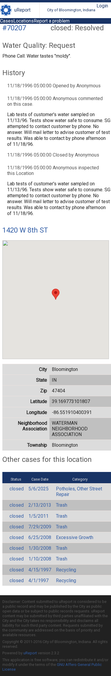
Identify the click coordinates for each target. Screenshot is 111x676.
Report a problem (52, 21)
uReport (22, 10)
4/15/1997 (39, 570)
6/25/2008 (39, 537)
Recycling (66, 570)
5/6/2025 (38, 489)
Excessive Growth (74, 537)
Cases (6, 21)
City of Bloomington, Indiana (71, 10)
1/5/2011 (38, 516)
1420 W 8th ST (25, 230)
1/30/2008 (39, 548)
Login (102, 6)
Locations (23, 21)
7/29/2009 (39, 527)
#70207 (14, 28)
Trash (61, 505)
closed (16, 489)
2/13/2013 (39, 505)
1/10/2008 (39, 559)
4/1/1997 (38, 580)
